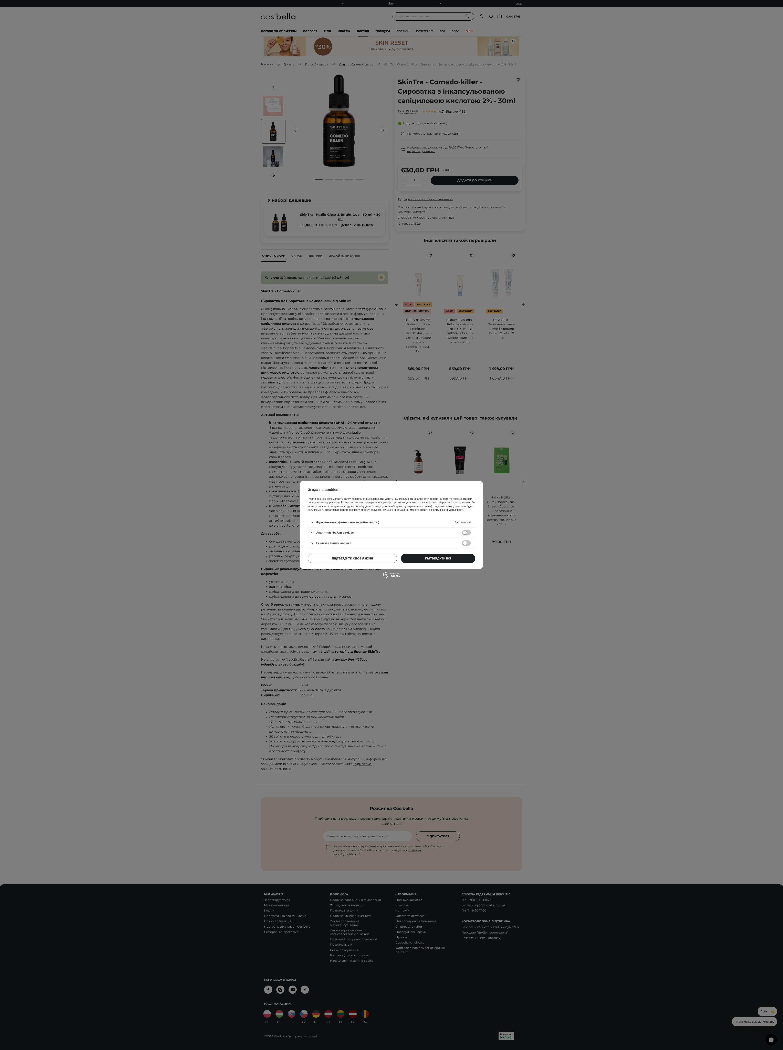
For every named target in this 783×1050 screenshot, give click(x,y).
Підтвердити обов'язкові (352, 558)
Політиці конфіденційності (447, 509)
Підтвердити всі (438, 558)
